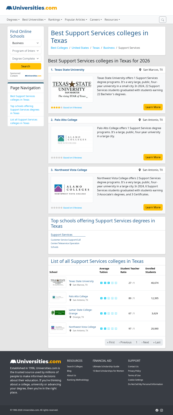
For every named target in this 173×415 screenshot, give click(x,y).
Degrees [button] (12, 19)
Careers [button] (95, 19)
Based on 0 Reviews (72, 157)
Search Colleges (75, 366)
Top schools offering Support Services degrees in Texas (24, 109)
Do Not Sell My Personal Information (145, 384)
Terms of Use (134, 375)
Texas (96, 48)
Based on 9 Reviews (72, 107)
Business (109, 48)
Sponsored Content (15, 74)
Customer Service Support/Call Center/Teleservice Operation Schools (66, 243)
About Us (71, 375)
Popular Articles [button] (75, 19)
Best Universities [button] (33, 19)
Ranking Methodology (78, 379)
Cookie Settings (135, 379)
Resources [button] (111, 19)
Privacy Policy (134, 370)
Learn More (153, 107)
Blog (69, 370)
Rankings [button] (54, 19)
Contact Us (133, 366)
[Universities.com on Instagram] (161, 410)
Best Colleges (59, 48)
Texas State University (69, 70)
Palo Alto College (66, 120)
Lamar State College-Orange (80, 311)
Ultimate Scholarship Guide (106, 366)
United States (80, 48)
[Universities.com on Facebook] (157, 410)
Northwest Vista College (71, 170)
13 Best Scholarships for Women (108, 370)
